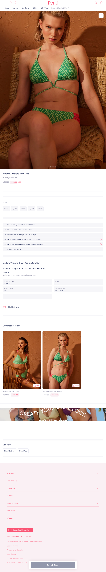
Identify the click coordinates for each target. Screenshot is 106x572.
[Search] (10, 3)
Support (10, 496)
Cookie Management (15, 558)
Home (7, 8)
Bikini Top (44, 8)
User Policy (11, 554)
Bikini (35, 8)
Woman (15, 8)
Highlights (12, 481)
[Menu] (4, 3)
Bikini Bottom (9, 451)
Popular (10, 473)
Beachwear (26, 8)
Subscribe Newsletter (21, 530)
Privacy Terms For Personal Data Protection (24, 542)
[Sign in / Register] (95, 3)
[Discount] (16, 3)
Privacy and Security (15, 550)
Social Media (13, 503)
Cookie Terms (12, 546)
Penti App (11, 511)
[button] (50, 166)
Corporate (12, 488)
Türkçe (10, 518)
